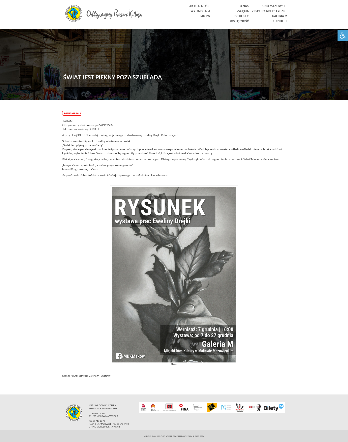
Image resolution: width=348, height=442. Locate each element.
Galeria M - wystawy (99, 375)
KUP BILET (279, 21)
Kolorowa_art (169, 135)
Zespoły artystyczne (269, 11)
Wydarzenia (200, 11)
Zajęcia (243, 11)
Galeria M (279, 16)
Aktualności (199, 6)
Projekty (241, 16)
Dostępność (239, 21)
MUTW (205, 16)
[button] (343, 35)
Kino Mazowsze (274, 6)
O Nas (244, 6)
